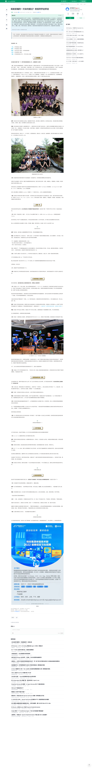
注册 (84, 4)
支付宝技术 (72, 8)
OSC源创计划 (16, 611)
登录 (81, 4)
